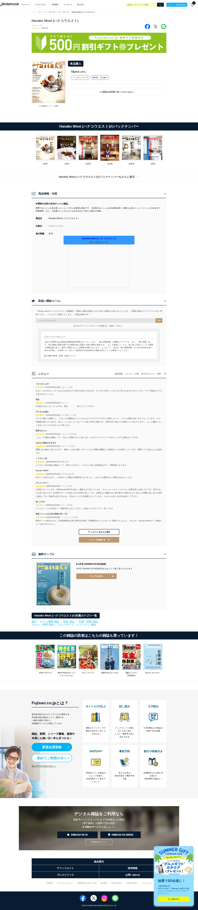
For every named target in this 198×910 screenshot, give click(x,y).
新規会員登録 (52, 747)
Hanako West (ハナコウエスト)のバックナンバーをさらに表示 (97, 176)
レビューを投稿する (96, 540)
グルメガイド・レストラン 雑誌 (77, 624)
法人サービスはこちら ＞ (44, 766)
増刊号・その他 (99, 77)
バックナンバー (79, 77)
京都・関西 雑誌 (63, 12)
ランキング (68, 5)
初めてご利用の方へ (52, 758)
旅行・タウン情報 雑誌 (47, 12)
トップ (34, 12)
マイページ (26, 5)
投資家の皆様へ (132, 883)
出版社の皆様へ (116, 883)
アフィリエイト (65, 868)
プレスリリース (65, 875)
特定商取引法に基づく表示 (87, 883)
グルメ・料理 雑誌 (43, 624)
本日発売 (55, 5)
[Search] (160, 5)
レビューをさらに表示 (100, 532)
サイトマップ (147, 883)
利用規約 (49, 883)
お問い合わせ (132, 875)
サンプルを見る (96, 576)
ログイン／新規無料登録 (177, 4)
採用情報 (133, 868)
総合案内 (99, 861)
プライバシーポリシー (65, 883)
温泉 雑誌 (69, 621)
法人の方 (80, 5)
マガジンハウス (37, 26)
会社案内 (104, 883)
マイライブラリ (40, 5)
